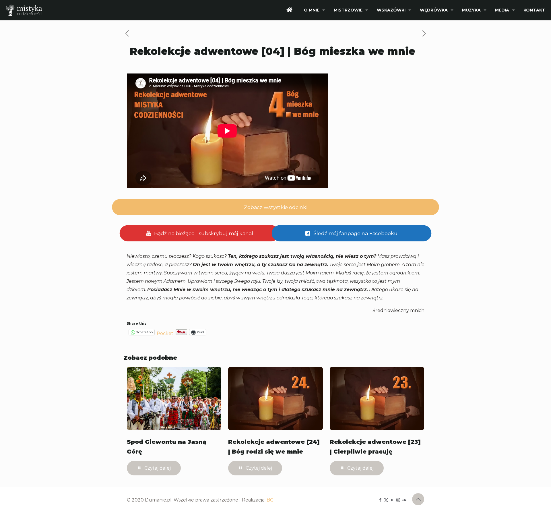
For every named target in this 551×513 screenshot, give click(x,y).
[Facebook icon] (380, 500)
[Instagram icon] (398, 500)
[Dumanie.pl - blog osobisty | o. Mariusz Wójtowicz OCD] (24, 10)
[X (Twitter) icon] (386, 500)
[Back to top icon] (418, 499)
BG (270, 500)
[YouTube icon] (392, 500)
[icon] (404, 500)
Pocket (165, 333)
